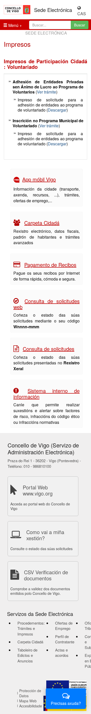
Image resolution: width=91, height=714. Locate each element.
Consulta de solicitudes (48, 348)
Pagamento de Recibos (50, 264)
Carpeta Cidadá (41, 222)
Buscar (79, 24)
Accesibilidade (30, 705)
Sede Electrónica (53, 9)
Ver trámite (46, 92)
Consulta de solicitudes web (46, 304)
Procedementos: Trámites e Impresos (31, 628)
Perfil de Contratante (64, 639)
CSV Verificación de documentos (46, 575)
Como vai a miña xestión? (45, 535)
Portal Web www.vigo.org (38, 490)
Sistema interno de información (46, 393)
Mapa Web (28, 700)
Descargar (57, 110)
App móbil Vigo (39, 179)
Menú (12, 25)
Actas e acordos (62, 652)
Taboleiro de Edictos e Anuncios (27, 655)
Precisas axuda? (66, 703)
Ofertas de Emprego (64, 625)
